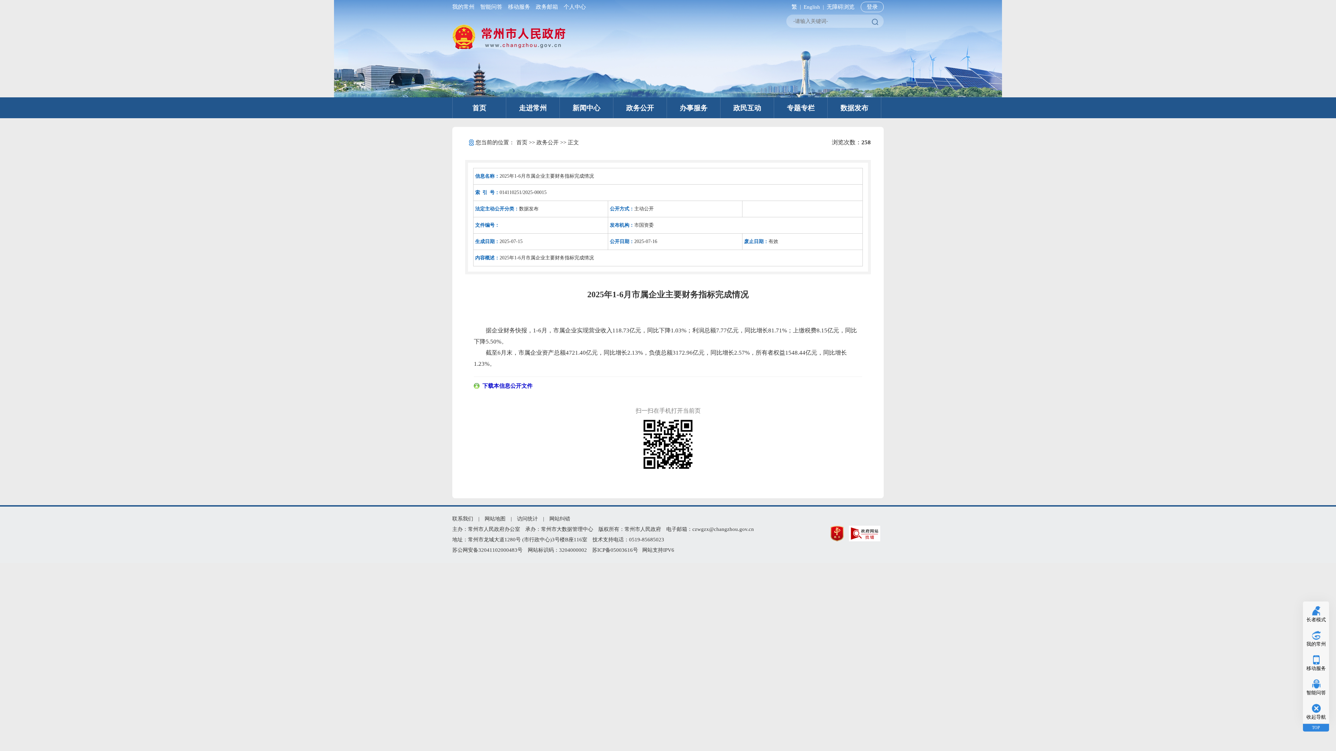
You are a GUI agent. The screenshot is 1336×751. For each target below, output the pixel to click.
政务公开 (640, 108)
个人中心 (573, 7)
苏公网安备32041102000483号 (487, 550)
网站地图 (495, 519)
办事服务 (694, 108)
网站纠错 (559, 519)
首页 (479, 108)
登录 (872, 7)
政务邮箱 (547, 7)
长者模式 (1316, 619)
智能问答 (491, 7)
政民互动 (747, 108)
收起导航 (1316, 717)
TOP (1316, 727)
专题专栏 (801, 108)
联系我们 (462, 519)
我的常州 (464, 7)
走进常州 (533, 108)
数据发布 (854, 108)
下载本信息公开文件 (508, 386)
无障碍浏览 (840, 7)
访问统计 (527, 519)
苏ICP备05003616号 (615, 550)
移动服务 (519, 7)
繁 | (795, 7)
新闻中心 (587, 108)
